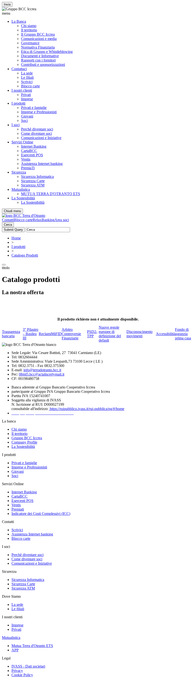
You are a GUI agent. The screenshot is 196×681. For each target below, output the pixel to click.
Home (16, 238)
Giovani (27, 116)
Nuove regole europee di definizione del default (110, 333)
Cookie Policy (22, 675)
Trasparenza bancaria (11, 334)
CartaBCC (29, 151)
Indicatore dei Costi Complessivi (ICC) (40, 514)
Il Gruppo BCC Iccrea (38, 34)
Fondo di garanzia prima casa (183, 333)
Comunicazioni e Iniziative (41, 138)
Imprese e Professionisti (39, 112)
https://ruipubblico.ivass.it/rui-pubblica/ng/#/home (86, 409)
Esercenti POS (32, 155)
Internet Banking (33, 146)
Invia (7, 4)
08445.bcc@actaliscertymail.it (41, 374)
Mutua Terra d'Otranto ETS (32, 646)
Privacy (17, 671)
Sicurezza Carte (33, 181)
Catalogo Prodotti (24, 255)
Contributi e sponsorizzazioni (43, 64)
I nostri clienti (21, 90)
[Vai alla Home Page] (23, 216)
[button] (98, 13)
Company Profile (24, 442)
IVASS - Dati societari (28, 666)
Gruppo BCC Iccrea (26, 438)
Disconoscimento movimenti (139, 334)
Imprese (27, 99)
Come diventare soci (36, 133)
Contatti (8, 220)
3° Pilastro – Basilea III (30, 333)
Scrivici (27, 82)
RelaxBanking (43, 220)
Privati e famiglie (34, 108)
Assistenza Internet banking (42, 164)
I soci (15, 125)
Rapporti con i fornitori (38, 60)
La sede (27, 73)
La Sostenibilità (23, 198)
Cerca (8, 224)
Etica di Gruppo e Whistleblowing (47, 52)
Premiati (17, 509)
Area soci (61, 220)
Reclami (45, 334)
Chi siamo (28, 26)
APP (15, 650)
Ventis (25, 159)
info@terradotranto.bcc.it (42, 370)
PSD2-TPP (92, 334)
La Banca (18, 21)
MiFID (56, 334)
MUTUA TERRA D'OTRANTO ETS (50, 194)
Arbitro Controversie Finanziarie (71, 333)
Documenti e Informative (40, 56)
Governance (30, 43)
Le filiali (27, 77)
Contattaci (19, 69)
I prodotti (18, 103)
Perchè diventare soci (37, 129)
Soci (24, 120)
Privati (26, 95)
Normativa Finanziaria (38, 47)
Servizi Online (22, 142)
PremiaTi (28, 168)
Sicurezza (18, 172)
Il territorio (29, 30)
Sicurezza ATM (32, 185)
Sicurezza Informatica (37, 176)
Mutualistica (20, 189)
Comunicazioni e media (39, 39)
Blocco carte (30, 86)
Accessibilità (165, 334)
